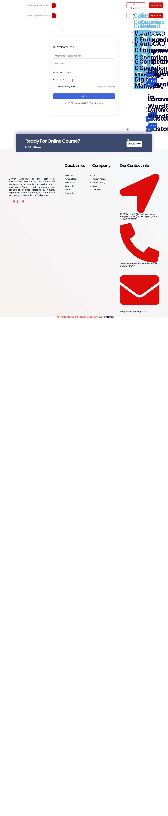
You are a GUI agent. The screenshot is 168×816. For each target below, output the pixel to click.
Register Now (96, 103)
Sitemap (109, 317)
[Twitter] (17, 201)
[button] (134, 144)
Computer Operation (153, 54)
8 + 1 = (59, 79)
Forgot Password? (106, 86)
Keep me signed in (67, 86)
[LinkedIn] (23, 201)
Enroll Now (151, 72)
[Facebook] (14, 201)
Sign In (84, 96)
